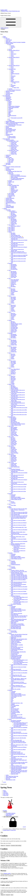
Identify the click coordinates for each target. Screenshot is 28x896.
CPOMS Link (9, 99)
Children (5, 208)
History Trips (16, 87)
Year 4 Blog (13, 299)
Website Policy (9, 815)
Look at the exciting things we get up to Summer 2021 (20, 598)
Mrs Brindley (13, 264)
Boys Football (11, 194)
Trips (12, 48)
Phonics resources (14, 621)
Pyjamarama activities (15, 712)
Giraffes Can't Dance (15, 641)
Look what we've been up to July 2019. (19, 770)
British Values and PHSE (13, 107)
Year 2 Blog (13, 444)
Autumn (12, 292)
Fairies (12, 698)
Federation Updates (10, 207)
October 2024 (14, 326)
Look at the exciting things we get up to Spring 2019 (20, 726)
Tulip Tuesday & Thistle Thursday (18, 423)
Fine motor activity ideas (16, 628)
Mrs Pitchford (14, 220)
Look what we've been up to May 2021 (19, 577)
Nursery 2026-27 (11, 210)
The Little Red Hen (15, 652)
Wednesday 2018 (14, 189)
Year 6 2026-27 (11, 230)
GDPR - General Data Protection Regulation (15, 122)
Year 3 (12, 60)
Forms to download (10, 206)
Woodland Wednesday (15, 469)
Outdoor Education (12, 115)
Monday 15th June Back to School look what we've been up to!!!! (19, 635)
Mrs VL (12, 285)
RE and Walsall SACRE (11, 129)
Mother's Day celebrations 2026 (17, 251)
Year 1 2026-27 (11, 217)
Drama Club (10, 173)
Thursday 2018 (14, 191)
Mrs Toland (13, 298)
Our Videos (8, 164)
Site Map (5, 810)
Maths (12, 72)
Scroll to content (4, 9)
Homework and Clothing (16, 608)
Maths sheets (13, 622)
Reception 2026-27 (12, 216)
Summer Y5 (13, 372)
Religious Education (15, 73)
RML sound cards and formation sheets (19, 639)
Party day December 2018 (16, 740)
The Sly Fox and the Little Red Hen (18, 651)
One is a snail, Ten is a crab (16, 714)
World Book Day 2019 (15, 751)
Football (10, 180)
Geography (13, 76)
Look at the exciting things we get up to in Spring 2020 (20, 663)
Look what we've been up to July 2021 (19, 571)
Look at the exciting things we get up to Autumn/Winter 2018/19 (20, 723)
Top (1, 832)
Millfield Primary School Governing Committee (15, 42)
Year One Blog (14, 632)
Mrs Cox (13, 213)
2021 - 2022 (10, 158)
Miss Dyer (13, 313)
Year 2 (12, 52)
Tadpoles (13, 704)
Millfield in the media (10, 91)
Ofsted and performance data (12, 123)
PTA (7, 203)
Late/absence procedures (11, 202)
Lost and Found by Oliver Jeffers (18, 625)
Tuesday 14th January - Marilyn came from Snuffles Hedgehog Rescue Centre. (18, 679)
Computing (10, 108)
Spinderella (13, 713)
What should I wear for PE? (16, 117)
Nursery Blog (14, 215)
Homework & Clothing (16, 497)
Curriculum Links (12, 69)
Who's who (8, 41)
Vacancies (8, 92)
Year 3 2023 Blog (14, 452)
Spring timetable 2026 (15, 235)
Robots (12, 707)
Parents (4, 165)
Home (4, 36)
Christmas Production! (15, 564)
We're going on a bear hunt (16, 613)
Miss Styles (13, 306)
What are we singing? (15, 174)
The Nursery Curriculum (16, 604)
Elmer (12, 612)
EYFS (9, 44)
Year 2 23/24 (11, 436)
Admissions (8, 98)
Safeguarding (8, 96)
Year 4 (12, 62)
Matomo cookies (7, 873)
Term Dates (8, 163)
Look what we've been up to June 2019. (19, 766)
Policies (7, 127)
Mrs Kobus (13, 315)
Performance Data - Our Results (14, 124)
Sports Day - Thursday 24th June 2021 (19, 575)
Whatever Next (14, 643)
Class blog (13, 311)
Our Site (10, 49)
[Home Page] (10, 11)
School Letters (9, 157)
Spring (12, 293)
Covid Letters (11, 159)
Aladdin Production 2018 (16, 179)
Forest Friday (13, 630)
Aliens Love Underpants (16, 642)
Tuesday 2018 (14, 187)
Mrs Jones (13, 430)
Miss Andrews (14, 421)
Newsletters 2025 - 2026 (13, 141)
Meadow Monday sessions (16, 323)
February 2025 (14, 330)
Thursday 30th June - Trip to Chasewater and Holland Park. (17, 573)
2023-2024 (10, 162)
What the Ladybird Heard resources (18, 718)
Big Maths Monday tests (16, 627)
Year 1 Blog (13, 277)
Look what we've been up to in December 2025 (17, 245)
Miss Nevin (13, 305)
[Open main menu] (11, 22)
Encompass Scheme (10, 169)
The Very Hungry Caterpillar (17, 644)
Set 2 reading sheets (15, 708)
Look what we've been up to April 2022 (19, 515)
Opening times (9, 199)
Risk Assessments (12, 137)
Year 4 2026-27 (11, 228)
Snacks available (9, 200)
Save (12, 894)
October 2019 (14, 186)
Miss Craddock (14, 427)
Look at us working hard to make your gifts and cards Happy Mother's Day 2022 (19, 518)
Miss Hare (13, 288)
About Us (5, 37)
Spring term (13, 350)
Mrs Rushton (13, 314)
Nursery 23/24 (11, 384)
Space (12, 700)
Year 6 (12, 56)
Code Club (10, 172)
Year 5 (12, 55)
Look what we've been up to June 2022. (19, 512)
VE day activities (14, 709)
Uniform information (10, 198)
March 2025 (13, 331)
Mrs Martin (13, 286)
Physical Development (15, 648)
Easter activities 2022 (15, 514)
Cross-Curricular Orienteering (14, 89)
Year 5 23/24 (11, 462)
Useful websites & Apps (16, 401)
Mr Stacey (13, 377)
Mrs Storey (13, 290)
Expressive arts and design (16, 655)
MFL (9, 113)
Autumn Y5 (13, 370)
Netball (9, 196)
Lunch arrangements (10, 201)
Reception (13, 46)
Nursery (12, 45)
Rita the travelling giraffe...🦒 (17, 236)
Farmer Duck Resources (16, 626)
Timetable (13, 495)
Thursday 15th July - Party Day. (17, 570)
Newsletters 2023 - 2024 (13, 150)
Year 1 (12, 51)
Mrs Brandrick (14, 212)
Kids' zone (8, 778)
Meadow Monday (14, 388)
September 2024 (14, 324)
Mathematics (13, 637)
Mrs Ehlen (13, 233)
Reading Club (11, 181)
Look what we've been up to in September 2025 (17, 238)
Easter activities (14, 650)
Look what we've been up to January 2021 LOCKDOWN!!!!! (18, 585)
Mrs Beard (13, 373)
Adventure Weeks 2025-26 (13, 65)
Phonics (10, 103)
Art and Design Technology (14, 106)
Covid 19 (8, 135)
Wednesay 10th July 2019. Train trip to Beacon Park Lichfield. (19, 772)
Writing (9, 102)
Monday (12, 188)
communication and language (17, 649)
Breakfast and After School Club (15, 171)
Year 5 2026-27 (11, 229)
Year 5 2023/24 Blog (15, 466)
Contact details (9, 39)
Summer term (13, 351)
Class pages (8, 209)
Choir (9, 183)
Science (12, 71)
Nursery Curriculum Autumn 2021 (18, 543)
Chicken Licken (14, 654)
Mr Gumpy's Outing (15, 711)
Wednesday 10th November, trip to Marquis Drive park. (18, 532)
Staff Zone (8, 94)
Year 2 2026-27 (11, 224)
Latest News (8, 155)
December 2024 (14, 328)
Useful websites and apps (16, 499)
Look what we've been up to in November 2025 (17, 243)
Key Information (6, 95)
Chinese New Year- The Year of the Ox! (19, 615)
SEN (7, 133)
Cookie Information (10, 814)
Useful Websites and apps (16, 558)
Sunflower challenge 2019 (16, 765)
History (12, 77)
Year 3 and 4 (13, 53)
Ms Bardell (13, 266)
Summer (12, 294)
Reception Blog (14, 269)
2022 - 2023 (10, 160)
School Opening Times (10, 130)
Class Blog (13, 502)
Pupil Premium (9, 128)
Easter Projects (14, 715)
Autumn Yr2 (13, 281)
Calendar (7, 156)
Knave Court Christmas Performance (18, 176)
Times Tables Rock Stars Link (12, 776)
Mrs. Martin (13, 348)
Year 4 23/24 (11, 454)
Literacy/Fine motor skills (16, 636)
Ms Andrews (13, 267)
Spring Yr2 (13, 283)
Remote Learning (9, 134)
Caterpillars (13, 706)
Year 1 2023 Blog (14, 435)
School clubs (8, 170)
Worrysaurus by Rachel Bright (17, 623)
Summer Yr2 (13, 284)
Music (12, 70)
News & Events (6, 138)
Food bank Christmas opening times (13, 166)
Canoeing (10, 88)
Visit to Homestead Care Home (17, 682)
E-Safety (7, 167)
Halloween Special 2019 (16, 669)
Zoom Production (14, 280)
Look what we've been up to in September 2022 (17, 471)
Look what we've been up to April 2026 (19, 255)
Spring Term (13, 143)
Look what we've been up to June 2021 (19, 576)
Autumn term (13, 349)
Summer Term (14, 144)
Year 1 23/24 (11, 426)
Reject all (3, 845)
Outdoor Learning (9, 43)
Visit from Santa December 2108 (17, 741)
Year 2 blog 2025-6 (15, 279)
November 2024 (14, 327)
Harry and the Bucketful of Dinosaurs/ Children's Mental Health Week (19, 620)
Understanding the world (16, 656)
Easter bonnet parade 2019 (16, 758)
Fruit (12, 699)
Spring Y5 (13, 371)
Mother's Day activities (15, 689)
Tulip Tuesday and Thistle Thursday (18, 609)
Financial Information (10, 121)
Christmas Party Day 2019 (16, 675)
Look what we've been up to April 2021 (19, 578)
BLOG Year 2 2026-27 (15, 226)
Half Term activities (15, 705)
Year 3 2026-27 (11, 227)
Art (11, 74)
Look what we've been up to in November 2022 (17, 475)
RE (9, 119)
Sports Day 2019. (14, 773)
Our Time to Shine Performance (17, 178)
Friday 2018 (13, 192)
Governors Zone (9, 93)
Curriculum (8, 100)
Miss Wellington (14, 291)
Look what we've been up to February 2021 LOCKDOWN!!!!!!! (19, 582)
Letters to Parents (11, 136)
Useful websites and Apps (16, 611)
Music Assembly (14, 177)
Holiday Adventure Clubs (13, 185)
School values (8, 131)
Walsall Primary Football (11, 777)
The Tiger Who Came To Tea (17, 647)
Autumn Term (14, 142)
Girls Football (11, 193)
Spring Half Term (14, 614)
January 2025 (13, 329)
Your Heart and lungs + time (17, 703)
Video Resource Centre (10, 779)
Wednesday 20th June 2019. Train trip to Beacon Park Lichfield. (19, 769)
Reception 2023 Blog (15, 422)
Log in (4, 782)
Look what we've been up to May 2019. (19, 762)
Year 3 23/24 (11, 445)
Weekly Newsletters (10, 139)
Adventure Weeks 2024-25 (13, 57)
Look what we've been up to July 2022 (19, 508)
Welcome (8, 38)
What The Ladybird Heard (16, 640)
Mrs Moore (13, 214)
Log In (24, 826)
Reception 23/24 (11, 416)
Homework (13, 563)
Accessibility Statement (10, 813)
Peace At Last (14, 646)
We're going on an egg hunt (16, 716)
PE (9, 116)
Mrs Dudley (13, 297)
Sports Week (13, 697)
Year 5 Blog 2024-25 (15, 369)
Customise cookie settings (16, 845)
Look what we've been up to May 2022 (19, 513)
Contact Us (6, 27)
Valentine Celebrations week (17, 685)
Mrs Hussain (13, 219)
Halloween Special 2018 (16, 732)
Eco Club (10, 184)
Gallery (7, 775)
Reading (10, 101)
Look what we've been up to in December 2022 (17, 478)
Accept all (8, 845)
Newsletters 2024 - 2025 (13, 145)
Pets (12, 701)
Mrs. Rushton (14, 347)
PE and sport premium (10, 126)
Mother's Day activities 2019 (17, 753)
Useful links (8, 205)
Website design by (9, 830)
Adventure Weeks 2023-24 (13, 50)
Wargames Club (11, 195)
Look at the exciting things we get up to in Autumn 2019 (20, 660)
